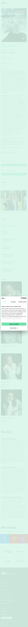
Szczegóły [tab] (13, 301)
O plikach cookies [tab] (22, 301)
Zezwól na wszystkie (14, 324)
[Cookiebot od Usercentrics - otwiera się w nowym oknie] (21, 298)
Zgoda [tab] (4, 301)
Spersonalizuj (13, 327)
